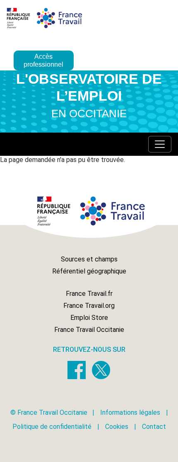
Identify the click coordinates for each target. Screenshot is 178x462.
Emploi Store (89, 318)
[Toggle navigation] (159, 144)
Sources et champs (89, 259)
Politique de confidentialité (51, 427)
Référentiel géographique (89, 271)
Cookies (116, 427)
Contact (154, 427)
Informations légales (130, 412)
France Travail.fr (89, 294)
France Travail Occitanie (89, 330)
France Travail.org (89, 306)
